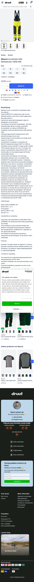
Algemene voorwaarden (24, 496)
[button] (4, 46)
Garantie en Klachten (24, 500)
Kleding (3, 55)
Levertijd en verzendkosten (25, 503)
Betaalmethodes (22, 498)
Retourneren (21, 507)
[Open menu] (2, 2)
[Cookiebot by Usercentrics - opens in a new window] (25, 271)
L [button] (17, 69)
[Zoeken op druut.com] (17, 6)
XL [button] (24, 69)
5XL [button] (24, 73)
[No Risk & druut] (15, 555)
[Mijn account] (27, 3)
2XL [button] (4, 73)
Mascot (4, 59)
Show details (25, 298)
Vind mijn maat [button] (27, 66)
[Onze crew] (21, 2)
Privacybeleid (21, 505)
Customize (16, 309)
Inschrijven (17, 481)
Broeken (10, 55)
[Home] (8, 2)
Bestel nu (21, 86)
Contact (3, 498)
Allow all (17, 303)
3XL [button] (10, 73)
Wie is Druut (4, 496)
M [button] (10, 69)
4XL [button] (17, 73)
